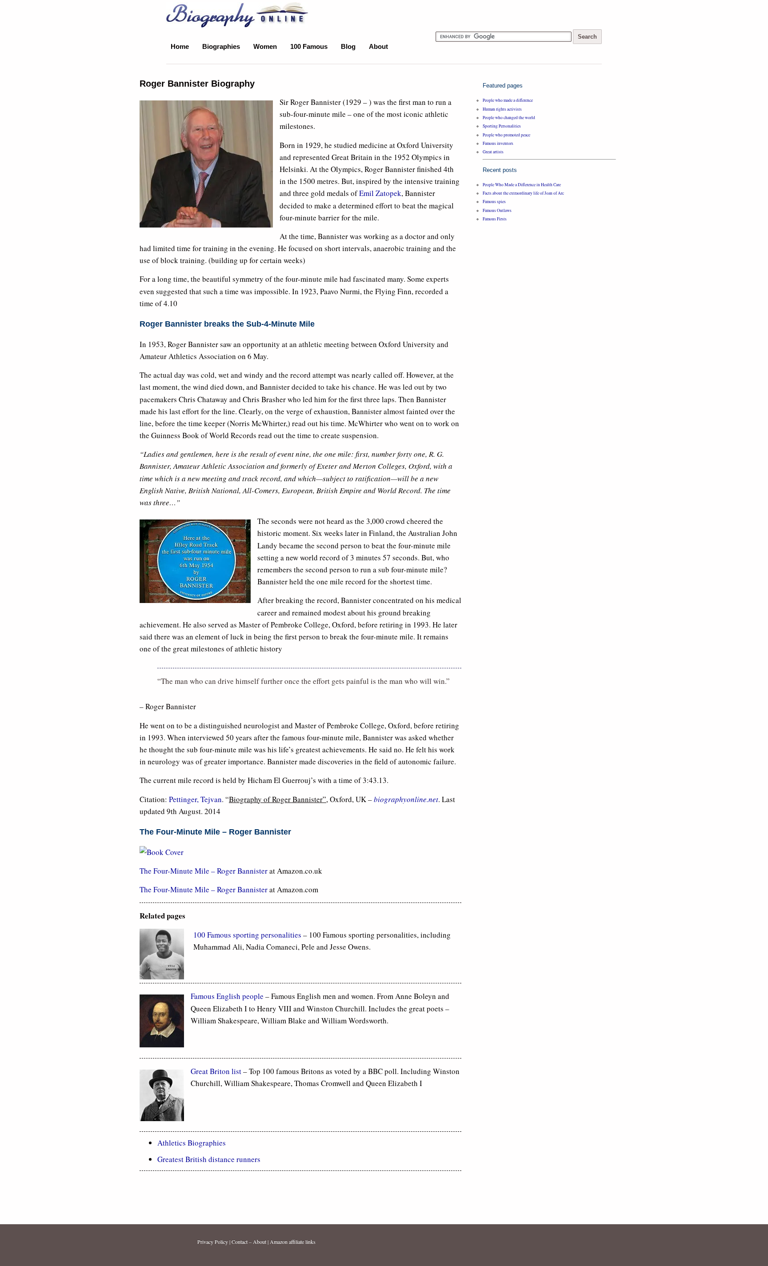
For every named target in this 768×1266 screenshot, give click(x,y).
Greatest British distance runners (208, 1159)
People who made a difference (508, 100)
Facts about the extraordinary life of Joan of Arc (523, 193)
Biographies (221, 46)
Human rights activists (502, 109)
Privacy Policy (212, 1241)
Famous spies (494, 201)
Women (265, 46)
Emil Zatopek (380, 193)
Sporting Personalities (502, 126)
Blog (348, 46)
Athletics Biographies (191, 1143)
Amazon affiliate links (293, 1241)
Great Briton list (216, 1071)
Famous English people (227, 996)
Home (180, 46)
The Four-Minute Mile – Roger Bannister (204, 871)
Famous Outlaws (497, 210)
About (378, 46)
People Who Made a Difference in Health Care (522, 185)
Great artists (493, 152)
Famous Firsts (495, 219)
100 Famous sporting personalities (248, 935)
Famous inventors (498, 143)
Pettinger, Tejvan (195, 799)
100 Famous (309, 46)
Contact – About (249, 1241)
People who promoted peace (506, 135)
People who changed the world (509, 117)
